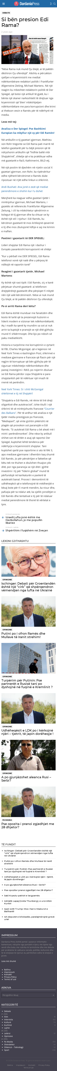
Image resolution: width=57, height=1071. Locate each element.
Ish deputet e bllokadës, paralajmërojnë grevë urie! (29, 918)
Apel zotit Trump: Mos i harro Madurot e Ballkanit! (26, 910)
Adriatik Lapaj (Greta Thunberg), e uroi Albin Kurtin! (28, 902)
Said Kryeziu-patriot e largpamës (22, 895)
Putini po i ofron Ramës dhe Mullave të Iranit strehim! (23, 635)
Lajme (7, 1028)
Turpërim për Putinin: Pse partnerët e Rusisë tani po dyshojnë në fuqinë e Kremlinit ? (27, 684)
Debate (7, 1011)
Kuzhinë (30, 1025)
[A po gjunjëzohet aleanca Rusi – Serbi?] (28, 755)
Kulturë (30, 1022)
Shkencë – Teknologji (30, 1047)
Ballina (7, 969)
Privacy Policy (10, 977)
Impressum (9, 972)
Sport (30, 1050)
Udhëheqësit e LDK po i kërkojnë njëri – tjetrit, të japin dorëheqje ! (27, 732)
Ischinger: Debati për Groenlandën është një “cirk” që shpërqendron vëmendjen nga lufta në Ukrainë (28, 587)
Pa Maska (7, 820)
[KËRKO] (54, 4)
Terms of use (10, 979)
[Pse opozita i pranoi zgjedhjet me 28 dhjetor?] (28, 802)
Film (30, 1016)
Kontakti (8, 974)
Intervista (30, 1019)
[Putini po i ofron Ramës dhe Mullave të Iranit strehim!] (28, 611)
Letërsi (30, 1033)
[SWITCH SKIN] (51, 4)
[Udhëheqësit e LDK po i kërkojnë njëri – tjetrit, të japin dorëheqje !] (28, 708)
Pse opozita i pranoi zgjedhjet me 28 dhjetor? (27, 825)
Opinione (7, 580)
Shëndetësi (30, 1044)
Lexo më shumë (8, 961)
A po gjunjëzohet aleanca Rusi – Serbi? (26, 778)
